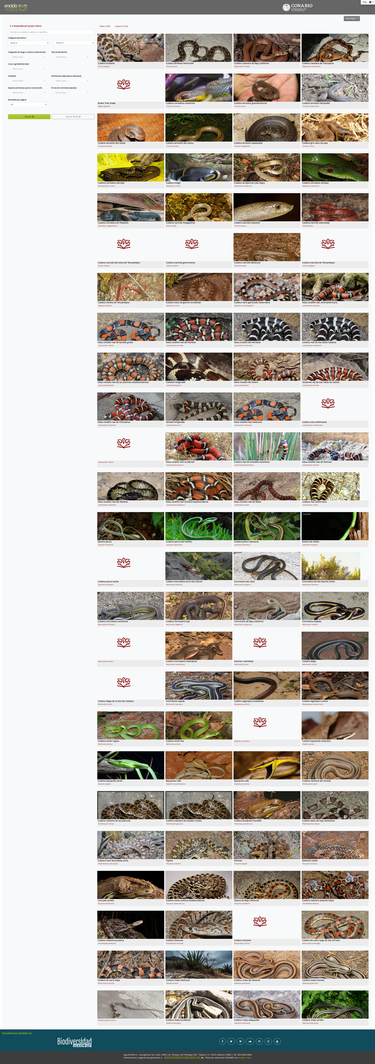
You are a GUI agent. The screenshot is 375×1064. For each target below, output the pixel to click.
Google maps (245, 1057)
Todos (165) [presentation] (104, 26)
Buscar (28, 116)
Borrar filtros (72, 116)
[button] (27, 57)
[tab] (105, 26)
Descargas (351, 18)
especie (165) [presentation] (121, 26)
